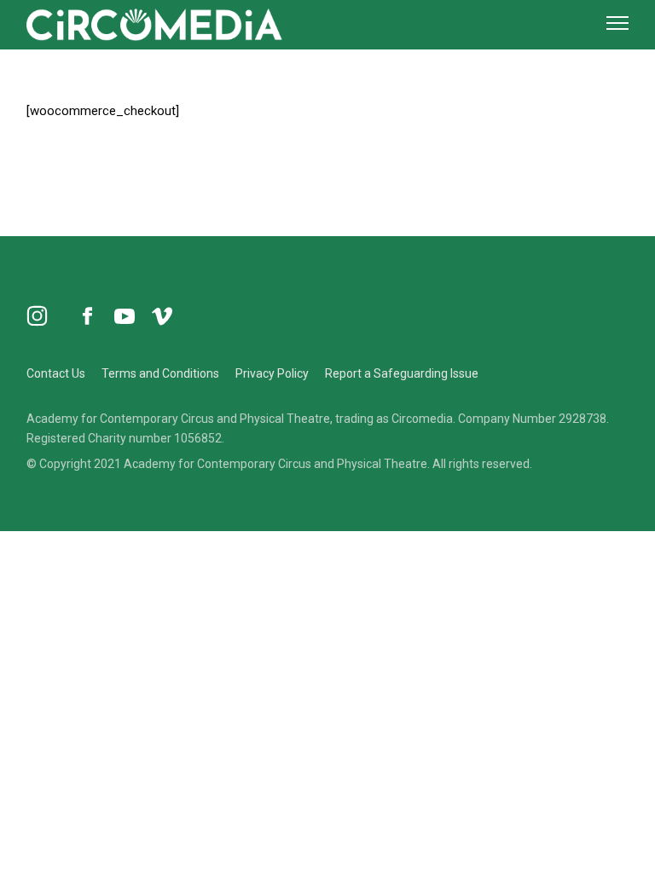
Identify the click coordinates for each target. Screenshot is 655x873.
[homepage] (154, 23)
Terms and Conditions (160, 373)
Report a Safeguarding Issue (401, 373)
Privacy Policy (272, 373)
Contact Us (55, 373)
